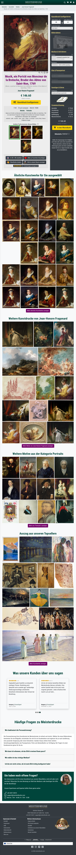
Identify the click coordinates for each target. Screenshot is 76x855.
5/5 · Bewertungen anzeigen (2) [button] (29, 166)
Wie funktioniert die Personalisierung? (18, 730)
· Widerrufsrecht (7, 830)
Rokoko (18, 7)
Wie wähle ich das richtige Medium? (17, 758)
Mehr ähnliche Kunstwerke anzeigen (38, 311)
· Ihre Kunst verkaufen (33, 823)
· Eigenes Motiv (31, 821)
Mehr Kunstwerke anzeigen (38, 664)
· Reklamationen (7, 832)
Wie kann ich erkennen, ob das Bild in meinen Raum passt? (25, 751)
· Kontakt (5, 821)
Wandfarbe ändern (15, 162)
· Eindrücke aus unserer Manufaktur (36, 828)
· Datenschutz (6, 828)
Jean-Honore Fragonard (28, 7)
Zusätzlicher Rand (55, 26)
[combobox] (62, 28)
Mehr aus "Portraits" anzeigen (38, 526)
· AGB (4, 825)
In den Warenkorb (63, 128)
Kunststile (11, 7)
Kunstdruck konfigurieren (27, 102)
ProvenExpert (18, 704)
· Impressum (6, 823)
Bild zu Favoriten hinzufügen (36, 158)
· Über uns (5, 834)
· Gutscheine (30, 830)
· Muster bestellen (32, 832)
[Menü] (2, 2)
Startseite (4, 7)
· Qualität (29, 825)
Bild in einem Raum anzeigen (35, 162)
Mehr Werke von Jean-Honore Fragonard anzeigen (38, 446)
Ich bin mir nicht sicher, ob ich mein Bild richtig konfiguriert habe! (27, 764)
